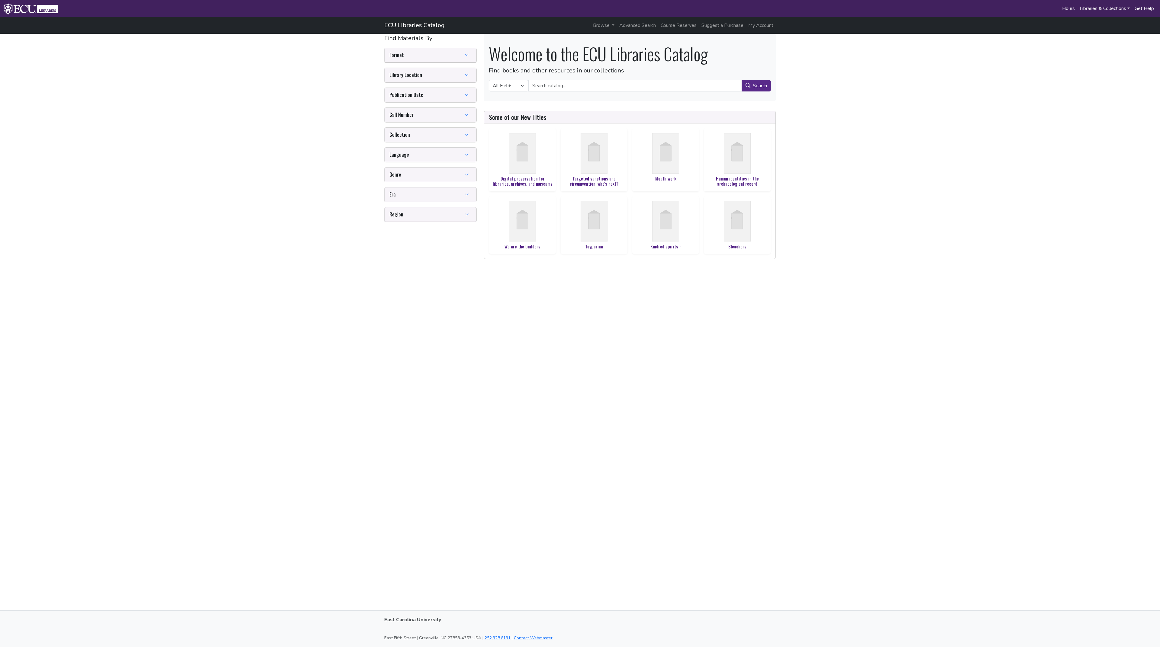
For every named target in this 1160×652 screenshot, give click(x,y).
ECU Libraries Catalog (414, 25)
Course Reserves (679, 25)
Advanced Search (637, 25)
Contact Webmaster (533, 638)
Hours (1068, 8)
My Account (760, 25)
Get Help (1144, 8)
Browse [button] (602, 25)
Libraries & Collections (1103, 8)
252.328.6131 (498, 638)
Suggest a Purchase (722, 25)
